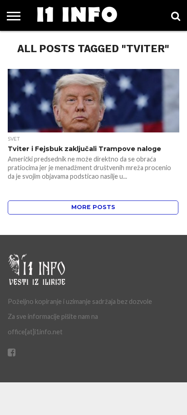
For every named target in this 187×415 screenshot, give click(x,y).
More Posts (93, 207)
